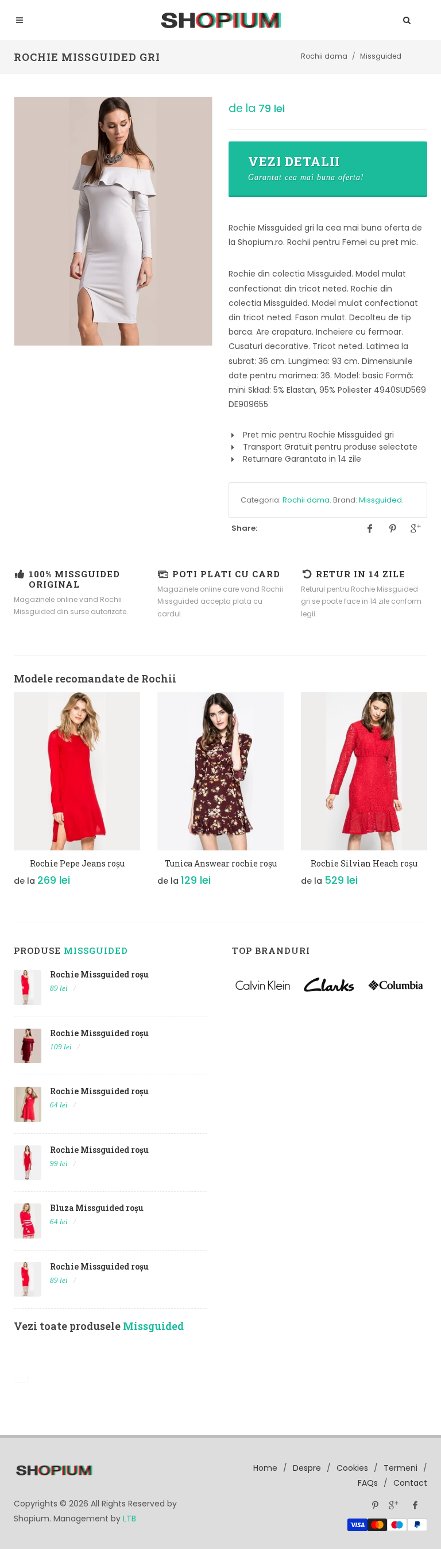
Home (265, 1468)
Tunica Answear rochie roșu (221, 863)
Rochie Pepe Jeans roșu (77, 863)
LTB (129, 1518)
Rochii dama (306, 499)
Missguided (380, 499)
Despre (307, 1468)
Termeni (400, 1468)
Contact (410, 1483)
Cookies (352, 1468)
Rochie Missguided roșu (99, 974)
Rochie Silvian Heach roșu (364, 863)
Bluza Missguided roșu (97, 1207)
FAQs (368, 1483)
